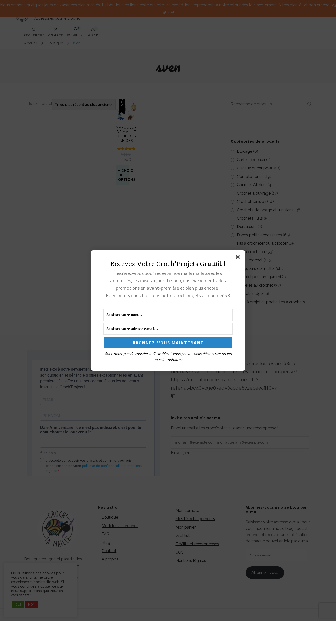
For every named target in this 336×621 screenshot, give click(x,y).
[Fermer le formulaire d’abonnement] (239, 258)
